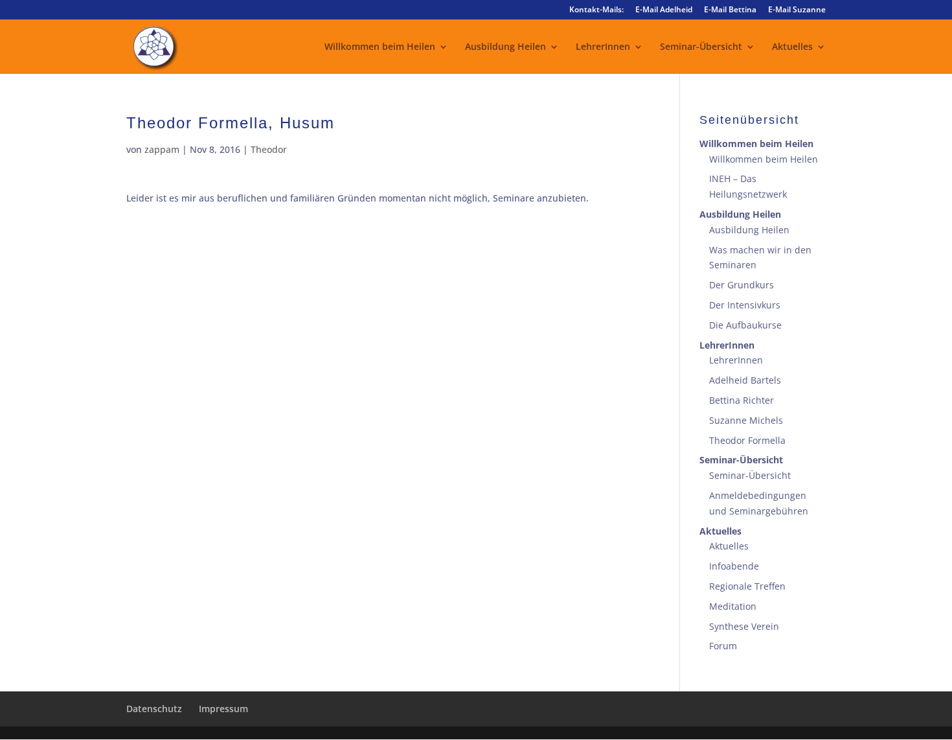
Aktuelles (792, 47)
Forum (723, 646)
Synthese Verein (744, 626)
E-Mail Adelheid (663, 10)
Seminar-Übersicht (701, 47)
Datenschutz (154, 708)
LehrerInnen (603, 47)
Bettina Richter (741, 400)
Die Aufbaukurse (745, 325)
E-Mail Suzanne (797, 10)
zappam (161, 149)
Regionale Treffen (747, 586)
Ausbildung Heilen (505, 47)
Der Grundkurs (741, 285)
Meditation (732, 606)
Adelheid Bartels (745, 380)
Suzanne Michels (746, 420)
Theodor (269, 149)
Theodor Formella (747, 440)
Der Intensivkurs (744, 305)
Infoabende (734, 566)
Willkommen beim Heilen (379, 47)
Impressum (223, 708)
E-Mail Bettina (730, 10)
